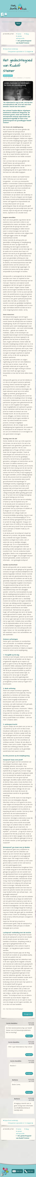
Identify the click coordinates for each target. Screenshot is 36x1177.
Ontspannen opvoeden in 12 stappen (20, 51)
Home (19, 34)
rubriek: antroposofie (20, 37)
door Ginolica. (1, 1169)
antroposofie (8, 76)
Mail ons (19, 1171)
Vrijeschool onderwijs (11, 49)
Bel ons (30, 1171)
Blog (27, 34)
